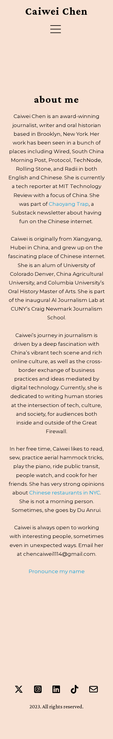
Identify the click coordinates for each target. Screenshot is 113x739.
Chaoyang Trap (69, 204)
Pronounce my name (57, 571)
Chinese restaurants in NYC (64, 492)
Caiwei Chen (56, 11)
